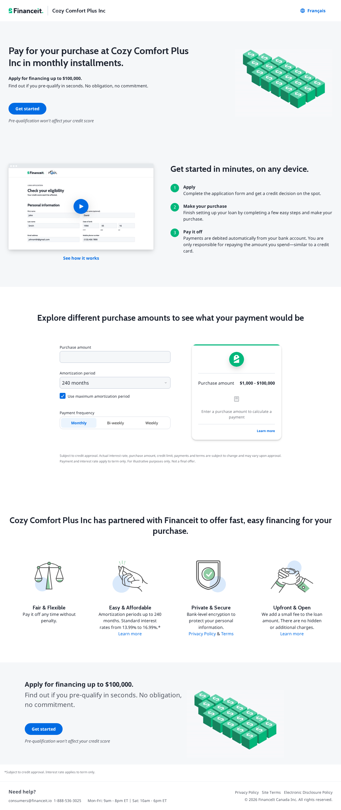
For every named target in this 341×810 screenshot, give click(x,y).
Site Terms (271, 792)
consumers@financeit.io (30, 800)
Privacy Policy (202, 634)
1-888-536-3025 (67, 800)
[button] (81, 207)
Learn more (266, 431)
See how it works (81, 258)
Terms (227, 634)
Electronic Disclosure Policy (308, 792)
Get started (27, 109)
